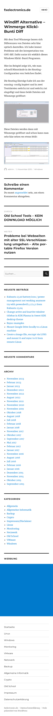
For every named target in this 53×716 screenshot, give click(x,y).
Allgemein (12, 506)
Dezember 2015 (15, 472)
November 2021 (15, 401)
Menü (44, 10)
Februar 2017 (14, 446)
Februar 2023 (14, 382)
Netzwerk (12, 532)
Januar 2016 (13, 469)
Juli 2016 (11, 461)
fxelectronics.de (17, 10)
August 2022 (13, 397)
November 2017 (15, 431)
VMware (11, 540)
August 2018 (13, 416)
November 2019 (15, 408)
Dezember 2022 (15, 390)
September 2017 (15, 438)
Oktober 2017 (14, 435)
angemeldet (21, 192)
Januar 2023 (13, 386)
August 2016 (13, 457)
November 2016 (15, 454)
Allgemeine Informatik (19, 509)
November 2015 (15, 476)
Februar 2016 (14, 465)
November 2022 (15, 393)
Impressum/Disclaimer (19, 521)
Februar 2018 (14, 423)
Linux (10, 525)
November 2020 (15, 405)
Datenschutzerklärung (16, 699)
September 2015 (15, 484)
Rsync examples (15, 323)
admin (11, 169)
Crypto (10, 517)
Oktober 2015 (14, 480)
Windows (38, 169)
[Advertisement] (26, 590)
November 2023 (15, 378)
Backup (11, 513)
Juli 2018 (11, 420)
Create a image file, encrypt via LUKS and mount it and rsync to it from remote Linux (26, 338)
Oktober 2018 (14, 412)
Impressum (10, 693)
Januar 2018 (13, 427)
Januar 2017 (13, 450)
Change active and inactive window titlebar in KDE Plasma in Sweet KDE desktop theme (26, 315)
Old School (12, 536)
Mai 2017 (11, 442)
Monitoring (13, 528)
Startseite (9, 627)
